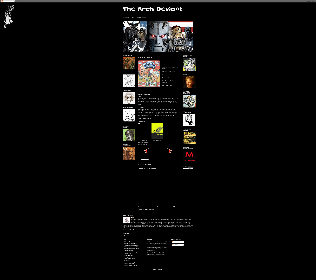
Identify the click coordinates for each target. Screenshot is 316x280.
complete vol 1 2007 (157, 140)
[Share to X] (145, 159)
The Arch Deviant (152, 9)
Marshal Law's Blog (128, 250)
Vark (133, 217)
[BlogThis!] (143, 159)
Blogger (160, 269)
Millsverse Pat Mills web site (130, 243)
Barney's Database (128, 255)
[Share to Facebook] (146, 159)
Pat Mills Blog (127, 260)
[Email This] (142, 159)
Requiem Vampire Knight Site (130, 265)
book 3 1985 (144, 140)
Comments (175, 244)
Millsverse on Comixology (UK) (131, 246)
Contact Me (126, 235)
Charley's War (127, 257)
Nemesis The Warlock (171, 61)
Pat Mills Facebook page (129, 262)
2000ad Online (127, 253)
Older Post (175, 206)
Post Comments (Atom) (149, 209)
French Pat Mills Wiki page (130, 258)
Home (158, 206)
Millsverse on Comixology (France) (132, 248)
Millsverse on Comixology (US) (131, 245)
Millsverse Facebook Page (130, 241)
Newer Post (140, 206)
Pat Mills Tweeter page (129, 263)
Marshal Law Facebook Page (130, 252)
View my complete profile (128, 229)
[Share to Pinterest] (148, 159)
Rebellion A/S (152, 88)
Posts (174, 242)
